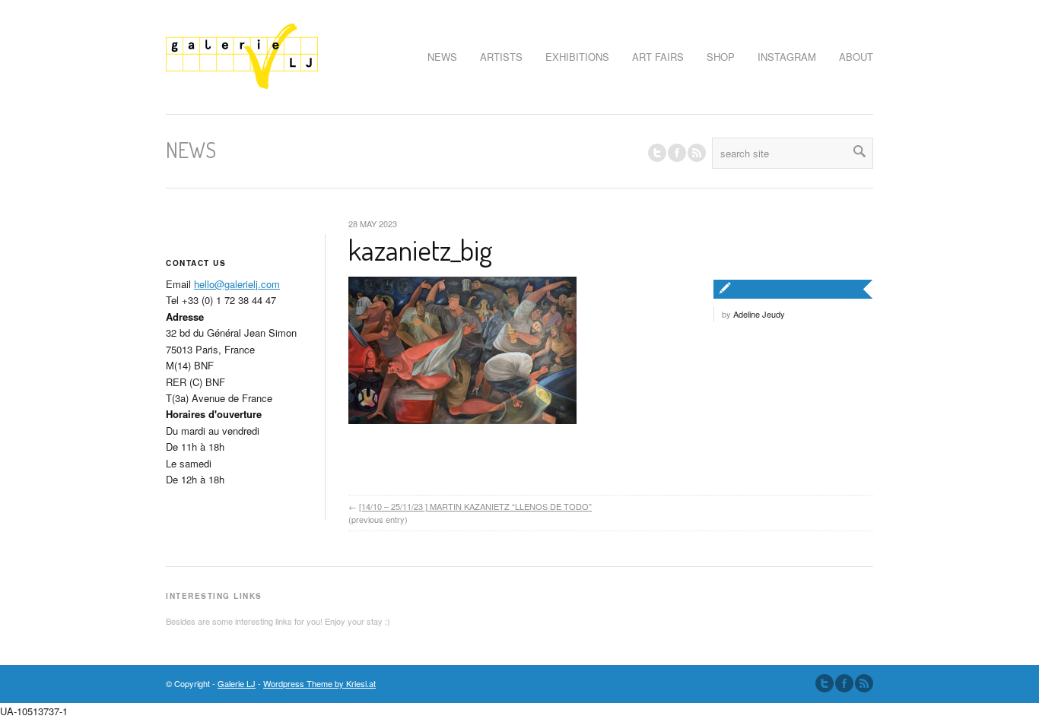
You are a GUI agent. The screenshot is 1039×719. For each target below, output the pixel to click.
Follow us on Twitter (657, 153)
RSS (697, 153)
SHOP (721, 56)
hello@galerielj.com (237, 284)
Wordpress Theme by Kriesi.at (319, 683)
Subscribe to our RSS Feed (864, 683)
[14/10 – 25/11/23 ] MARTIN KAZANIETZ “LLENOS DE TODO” (475, 506)
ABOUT (856, 56)
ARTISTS (501, 56)
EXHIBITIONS (577, 56)
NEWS (442, 56)
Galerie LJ (237, 683)
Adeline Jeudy (759, 314)
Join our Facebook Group (677, 153)
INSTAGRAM (787, 56)
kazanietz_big (420, 249)
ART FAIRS (658, 56)
